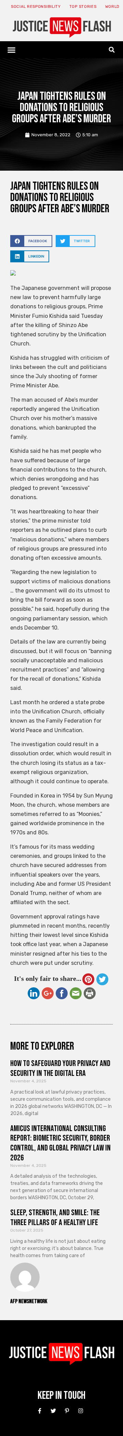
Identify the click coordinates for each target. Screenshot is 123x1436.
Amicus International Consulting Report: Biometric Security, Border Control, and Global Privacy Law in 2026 (60, 1143)
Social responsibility (36, 6)
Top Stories (83, 6)
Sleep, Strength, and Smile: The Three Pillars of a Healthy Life (55, 1217)
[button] (11, 49)
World (112, 6)
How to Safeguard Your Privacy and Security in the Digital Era (60, 1068)
